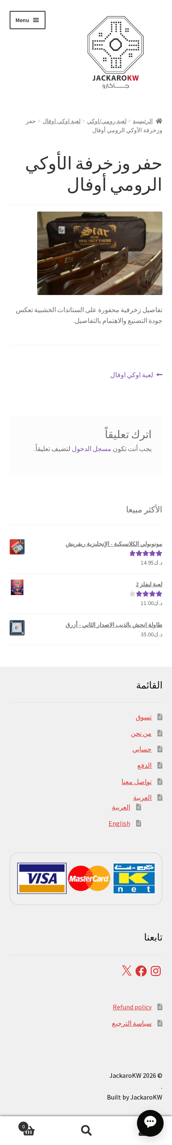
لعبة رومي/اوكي (106, 121)
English (119, 823)
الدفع (144, 765)
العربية (142, 797)
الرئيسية (143, 121)
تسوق (144, 717)
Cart (39, 1123)
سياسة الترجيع (132, 1023)
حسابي (142, 749)
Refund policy (132, 1007)
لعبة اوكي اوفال (62, 121)
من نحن (141, 733)
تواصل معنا (136, 781)
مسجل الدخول (91, 448)
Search (85, 1131)
